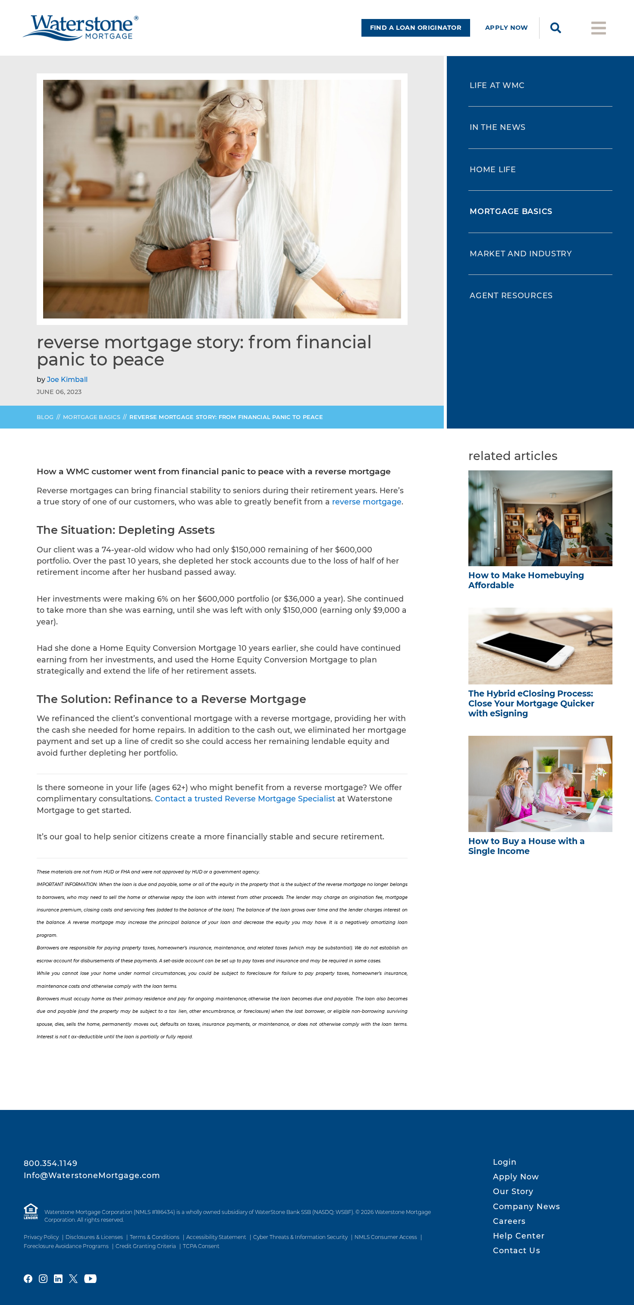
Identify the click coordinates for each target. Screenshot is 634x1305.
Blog (45, 417)
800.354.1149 (51, 1163)
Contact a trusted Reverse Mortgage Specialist (245, 798)
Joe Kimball (67, 379)
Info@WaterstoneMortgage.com (92, 1175)
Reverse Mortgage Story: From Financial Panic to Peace (226, 417)
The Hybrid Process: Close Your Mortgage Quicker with (531, 703)
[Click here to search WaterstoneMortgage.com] (556, 28)
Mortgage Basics (91, 417)
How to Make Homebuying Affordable (526, 580)
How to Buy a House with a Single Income (526, 846)
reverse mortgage (367, 501)
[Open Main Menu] (598, 27)
